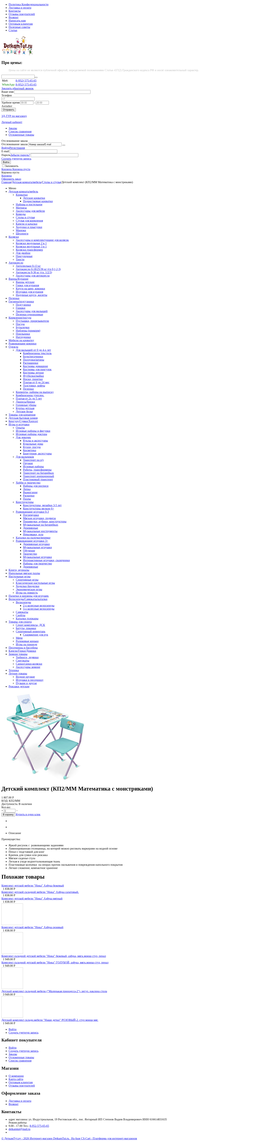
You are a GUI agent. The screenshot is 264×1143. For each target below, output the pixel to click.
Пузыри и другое (26, 683)
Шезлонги (22, 233)
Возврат (13, 17)
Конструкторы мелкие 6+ (38, 508)
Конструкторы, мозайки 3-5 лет (42, 505)
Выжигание (30, 492)
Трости (20, 259)
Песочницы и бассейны (23, 647)
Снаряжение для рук (35, 634)
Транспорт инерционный (38, 476)
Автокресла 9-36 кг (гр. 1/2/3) (34, 272)
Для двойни (23, 252)
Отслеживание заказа (14, 144)
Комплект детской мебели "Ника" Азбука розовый (32, 927)
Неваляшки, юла (33, 534)
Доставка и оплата (20, 7)
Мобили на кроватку (21, 340)
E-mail (5, 151)
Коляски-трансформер (29, 249)
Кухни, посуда (32, 447)
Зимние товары (18, 654)
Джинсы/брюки (25, 401)
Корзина (6, 175)
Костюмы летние (33, 372)
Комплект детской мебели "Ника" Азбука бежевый (32, 885)
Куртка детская (25, 408)
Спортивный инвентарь (30, 631)
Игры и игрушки (19, 424)
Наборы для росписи (35, 485)
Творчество (30, 553)
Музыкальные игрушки (37, 547)
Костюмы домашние (35, 366)
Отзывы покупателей (22, 14)
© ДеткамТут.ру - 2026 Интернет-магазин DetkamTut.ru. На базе (41, 1138)
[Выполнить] (63, 145)
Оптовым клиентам (21, 23)
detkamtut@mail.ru (19, 1129)
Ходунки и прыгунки (29, 227)
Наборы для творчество (37, 563)
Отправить (8, 109)
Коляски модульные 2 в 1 (31, 243)
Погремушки (31, 515)
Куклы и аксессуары (35, 440)
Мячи (19, 637)
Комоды (21, 214)
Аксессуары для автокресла (33, 275)
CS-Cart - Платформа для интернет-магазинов (109, 1138)
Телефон (6, 95)
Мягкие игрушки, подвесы (39, 518)
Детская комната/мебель (26, 182)
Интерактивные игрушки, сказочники (46, 560)
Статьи (13, 30)
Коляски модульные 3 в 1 (31, 246)
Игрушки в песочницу (29, 679)
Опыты (20, 427)
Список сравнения (20, 131)
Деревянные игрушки (36, 544)
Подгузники (23, 304)
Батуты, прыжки (26, 628)
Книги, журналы (19, 570)
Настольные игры (20, 576)
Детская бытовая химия (23, 417)
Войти (5, 147)
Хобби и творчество (28, 482)
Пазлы (27, 498)
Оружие (28, 463)
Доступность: (9, 803)
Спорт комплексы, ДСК (30, 624)
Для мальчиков (25, 456)
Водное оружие (25, 676)
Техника (14, 670)
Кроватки (22, 194)
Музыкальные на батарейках (40, 524)
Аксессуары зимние (28, 667)
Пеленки (14, 298)
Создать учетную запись (16, 158)
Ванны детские (25, 282)
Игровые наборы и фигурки (33, 430)
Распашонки (30, 362)
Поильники (23, 333)
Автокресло (16, 262)
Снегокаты (22, 660)
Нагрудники (23, 337)
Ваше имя (7, 91)
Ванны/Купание (18, 278)
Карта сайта (16, 1079)
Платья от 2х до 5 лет (29, 398)
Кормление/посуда (20, 317)
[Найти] (36, 77)
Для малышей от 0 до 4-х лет (33, 350)
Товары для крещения (22, 414)
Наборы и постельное (29, 204)
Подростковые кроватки (38, 201)
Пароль (5, 155)
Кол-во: (6, 807)
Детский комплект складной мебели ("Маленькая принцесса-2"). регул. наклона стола (54, 991)
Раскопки (28, 495)
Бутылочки (22, 327)
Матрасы (21, 207)
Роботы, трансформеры (37, 469)
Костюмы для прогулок (37, 369)
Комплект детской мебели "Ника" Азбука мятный (31, 898)
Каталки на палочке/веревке (33, 537)
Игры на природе (26, 644)
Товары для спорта (20, 621)
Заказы (13, 128)
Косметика (29, 450)
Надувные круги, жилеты (31, 295)
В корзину (8, 814)
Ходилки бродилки (27, 586)
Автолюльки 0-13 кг (28, 265)
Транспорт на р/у (33, 460)
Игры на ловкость (27, 592)
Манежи (21, 230)
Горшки (20, 307)
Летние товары (18, 673)
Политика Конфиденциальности (28, 4)
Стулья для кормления (29, 220)
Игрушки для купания (29, 291)
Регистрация (17, 147)
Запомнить (11, 165)
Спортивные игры (27, 579)
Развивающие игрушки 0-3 (32, 511)
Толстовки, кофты (34, 385)
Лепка (27, 489)
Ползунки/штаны (33, 359)
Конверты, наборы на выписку (35, 392)
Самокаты (22, 612)
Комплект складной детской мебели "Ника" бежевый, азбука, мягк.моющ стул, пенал (53, 956)
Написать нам (17, 20)
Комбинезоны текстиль (37, 353)
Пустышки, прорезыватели (32, 320)
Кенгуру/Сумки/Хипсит (23, 421)
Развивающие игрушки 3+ (32, 540)
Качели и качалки (26, 223)
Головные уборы (26, 405)
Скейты (20, 615)
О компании (16, 1075)
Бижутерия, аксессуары (37, 453)
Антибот (6, 106)
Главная (6, 182)
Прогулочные (24, 256)
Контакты (15, 10)
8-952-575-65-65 (39, 1125)
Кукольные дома (33, 443)
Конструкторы (25, 502)
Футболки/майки (33, 375)
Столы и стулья (51, 182)
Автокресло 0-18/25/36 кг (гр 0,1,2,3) (38, 269)
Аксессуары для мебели (30, 210)
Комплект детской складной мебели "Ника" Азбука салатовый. (40, 892)
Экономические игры (29, 589)
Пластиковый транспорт (38, 479)
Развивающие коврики (22, 343)
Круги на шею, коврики (30, 288)
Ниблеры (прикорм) (28, 330)
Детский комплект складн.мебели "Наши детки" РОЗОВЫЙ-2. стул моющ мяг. (49, 1020)
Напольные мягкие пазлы (24, 573)
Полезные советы (19, 27)
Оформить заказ (11, 178)
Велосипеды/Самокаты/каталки (28, 599)
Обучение (29, 550)
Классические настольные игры (35, 582)
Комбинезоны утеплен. (30, 395)
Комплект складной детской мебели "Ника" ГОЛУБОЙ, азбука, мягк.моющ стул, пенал (54, 962)
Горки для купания (27, 285)
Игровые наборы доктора (31, 434)
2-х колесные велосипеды (38, 605)
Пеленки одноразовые (29, 314)
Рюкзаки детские (19, 686)
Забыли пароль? (20, 155)
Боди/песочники (33, 356)
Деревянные (30, 527)
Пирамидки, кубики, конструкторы (44, 521)
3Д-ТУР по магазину (14, 116)
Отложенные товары (21, 134)
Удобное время (10, 102)
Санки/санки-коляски (29, 663)
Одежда (13, 346)
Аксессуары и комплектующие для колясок (42, 240)
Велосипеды (23, 602)
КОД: (4, 800)
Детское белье (24, 411)
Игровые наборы (33, 466)
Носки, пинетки (33, 379)
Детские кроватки (34, 197)
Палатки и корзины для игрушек (29, 595)
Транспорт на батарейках (38, 472)
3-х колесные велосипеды (38, 608)
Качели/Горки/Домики (22, 650)
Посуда (20, 324)
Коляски (14, 236)
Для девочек (23, 437)
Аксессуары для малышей (32, 311)
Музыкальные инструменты (40, 531)
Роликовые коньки (27, 641)
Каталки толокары (27, 618)
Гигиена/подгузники (21, 301)
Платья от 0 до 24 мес (36, 382)
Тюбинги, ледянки (27, 657)
